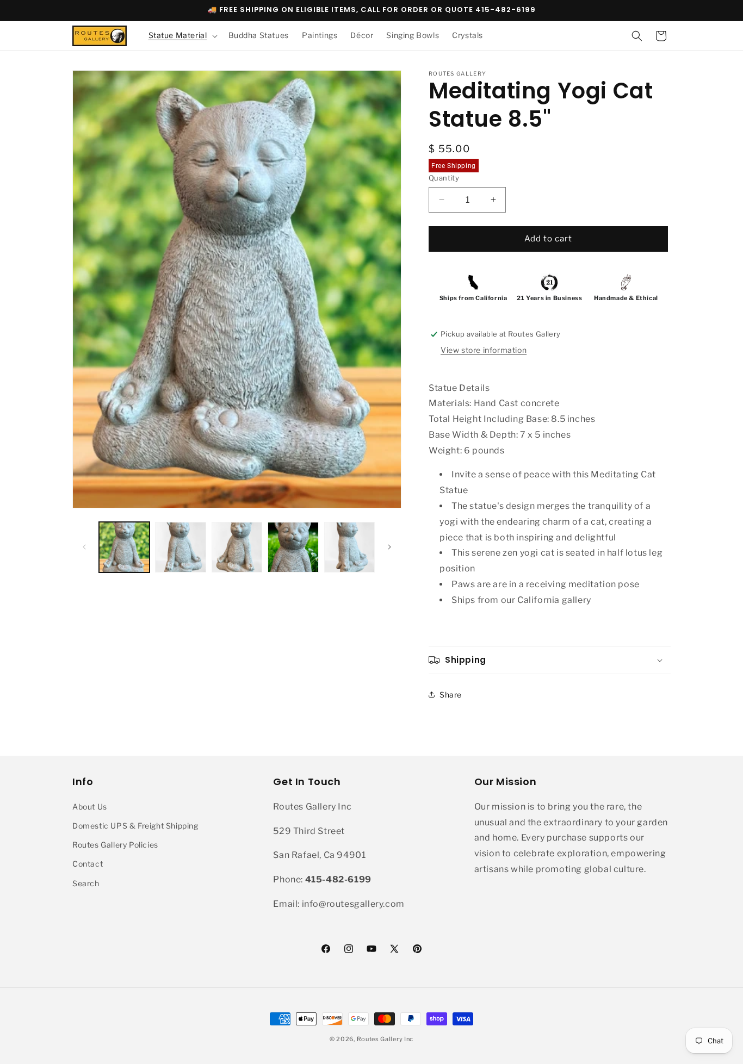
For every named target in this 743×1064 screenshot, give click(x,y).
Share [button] (450, 694)
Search (86, 883)
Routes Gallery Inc (385, 1039)
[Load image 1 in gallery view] (124, 547)
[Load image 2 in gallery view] (180, 547)
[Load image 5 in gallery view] (349, 547)
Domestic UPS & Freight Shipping (135, 825)
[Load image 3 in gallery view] (237, 547)
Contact (87, 863)
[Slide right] (389, 547)
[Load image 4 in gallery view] (293, 547)
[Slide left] (84, 547)
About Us (89, 806)
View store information (484, 349)
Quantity (444, 177)
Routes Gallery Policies (115, 844)
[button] (182, 35)
